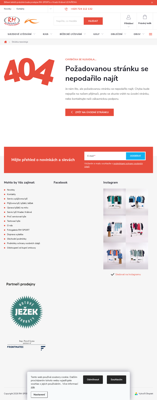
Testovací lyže (13, 221)
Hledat (93, 21)
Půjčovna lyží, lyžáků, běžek (20, 203)
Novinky (7, 9)
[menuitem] (21, 34)
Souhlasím (116, 379)
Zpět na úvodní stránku (92, 112)
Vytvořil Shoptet (146, 393)
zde (33, 387)
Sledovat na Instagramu (128, 274)
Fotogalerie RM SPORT (18, 230)
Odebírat (135, 155)
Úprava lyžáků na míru (17, 207)
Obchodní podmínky (16, 238)
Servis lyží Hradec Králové (19, 212)
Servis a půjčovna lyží (17, 198)
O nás (10, 225)
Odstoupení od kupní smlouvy (21, 247)
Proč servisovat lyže (16, 216)
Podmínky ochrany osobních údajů (23, 243)
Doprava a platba (15, 234)
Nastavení (39, 394)
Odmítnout (93, 379)
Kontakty (20, 9)
